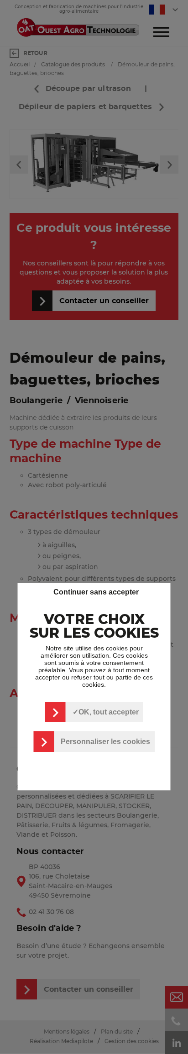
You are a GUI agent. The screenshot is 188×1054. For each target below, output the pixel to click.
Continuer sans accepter (96, 592)
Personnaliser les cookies (105, 741)
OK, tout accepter (108, 712)
